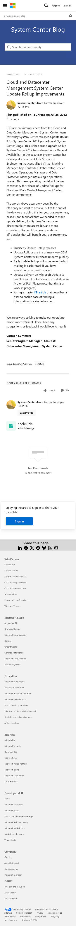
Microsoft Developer (13, 804)
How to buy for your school (16, 705)
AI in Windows (10, 594)
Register (56, 5)
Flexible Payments (12, 664)
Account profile (11, 623)
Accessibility (9, 892)
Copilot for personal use (15, 588)
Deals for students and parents (18, 717)
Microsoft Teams (11, 769)
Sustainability (10, 898)
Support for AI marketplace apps (18, 816)
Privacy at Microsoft (13, 874)
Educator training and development (20, 711)
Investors (8, 880)
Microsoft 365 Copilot (14, 775)
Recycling (55, 916)
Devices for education (14, 687)
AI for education (11, 723)
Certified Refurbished (13, 652)
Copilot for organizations (15, 582)
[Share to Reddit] (38, 547)
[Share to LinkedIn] (20, 547)
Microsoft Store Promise (15, 658)
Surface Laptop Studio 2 (15, 576)
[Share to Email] (56, 547)
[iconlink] (11, 426)
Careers (7, 857)
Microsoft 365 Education (15, 699)
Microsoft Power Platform (15, 763)
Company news (11, 869)
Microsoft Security (12, 746)
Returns (7, 640)
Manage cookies (54, 912)
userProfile (26, 412)
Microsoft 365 (10, 757)
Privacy (40, 912)
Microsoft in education (14, 681)
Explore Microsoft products (16, 600)
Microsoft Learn (11, 810)
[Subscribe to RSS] (50, 547)
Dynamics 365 (10, 752)
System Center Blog (16, 15)
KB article (40, 292)
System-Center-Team (30, 103)
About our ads (10, 920)
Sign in (19, 521)
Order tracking (10, 646)
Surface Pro (9, 564)
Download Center (12, 629)
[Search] (46, 5)
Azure (7, 798)
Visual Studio (10, 840)
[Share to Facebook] (26, 547)
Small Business (11, 781)
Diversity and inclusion (14, 886)
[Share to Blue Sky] (44, 547)
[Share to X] (32, 547)
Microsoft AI (9, 740)
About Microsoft (11, 863)
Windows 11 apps (12, 606)
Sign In (67, 5)
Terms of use (9, 916)
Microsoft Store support (15, 635)
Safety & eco (40, 916)
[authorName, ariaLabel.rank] (11, 105)
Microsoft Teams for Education (17, 693)
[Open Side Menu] (5, 5)
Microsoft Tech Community (16, 822)
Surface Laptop (11, 570)
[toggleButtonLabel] (70, 15)
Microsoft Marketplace (14, 828)
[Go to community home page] (12, 5)
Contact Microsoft (24, 912)
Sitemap (8, 912)
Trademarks (25, 916)
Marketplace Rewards (14, 834)
